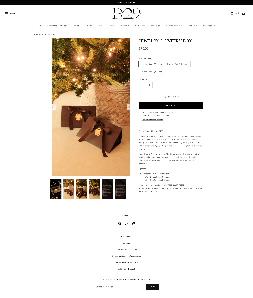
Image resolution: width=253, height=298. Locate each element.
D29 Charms (139, 26)
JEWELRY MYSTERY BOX (49, 35)
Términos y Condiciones (126, 249)
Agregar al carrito (171, 96)
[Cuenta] (231, 13)
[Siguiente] (130, 107)
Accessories (124, 26)
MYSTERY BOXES (126, 269)
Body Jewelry (155, 26)
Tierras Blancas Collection (56, 26)
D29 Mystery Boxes (174, 26)
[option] (91, 107)
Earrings (111, 26)
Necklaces (76, 26)
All (39, 26)
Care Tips (127, 243)
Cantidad (143, 79)
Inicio (36, 35)
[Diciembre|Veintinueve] (126, 13)
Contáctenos (126, 236)
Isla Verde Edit (209, 26)
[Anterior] (53, 107)
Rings (100, 26)
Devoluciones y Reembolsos (126, 262)
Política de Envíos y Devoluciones (126, 256)
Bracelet (89, 26)
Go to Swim (192, 26)
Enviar (152, 286)
